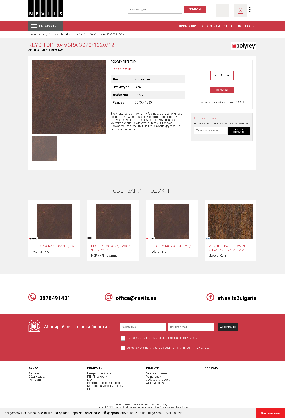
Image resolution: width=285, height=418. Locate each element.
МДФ (90, 379)
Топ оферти (210, 26)
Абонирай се (228, 327)
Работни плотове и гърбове (105, 382)
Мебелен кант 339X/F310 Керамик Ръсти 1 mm (228, 248)
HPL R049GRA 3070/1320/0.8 (53, 246)
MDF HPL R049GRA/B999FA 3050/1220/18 (110, 248)
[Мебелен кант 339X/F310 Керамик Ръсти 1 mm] (230, 220)
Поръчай (222, 90)
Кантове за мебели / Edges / (105, 385)
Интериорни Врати (99, 373)
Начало (33, 34)
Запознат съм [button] (270, 413)
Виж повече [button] (174, 413)
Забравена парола (158, 379)
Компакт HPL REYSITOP (63, 34)
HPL (43, 34)
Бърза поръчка (238, 131)
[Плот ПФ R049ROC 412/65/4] (171, 220)
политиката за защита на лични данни (169, 347)
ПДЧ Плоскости (97, 376)
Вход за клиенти (156, 373)
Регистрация (154, 376)
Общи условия (37, 376)
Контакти (246, 26)
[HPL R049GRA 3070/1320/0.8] (54, 220)
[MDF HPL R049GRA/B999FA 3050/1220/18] (113, 220)
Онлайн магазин (163, 407)
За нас (229, 26)
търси (195, 9)
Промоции (187, 26)
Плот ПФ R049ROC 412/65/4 (171, 246)
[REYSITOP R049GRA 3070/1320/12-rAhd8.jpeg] (69, 96)
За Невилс (35, 373)
